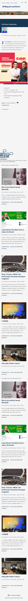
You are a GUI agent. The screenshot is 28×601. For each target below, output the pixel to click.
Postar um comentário (16, 202)
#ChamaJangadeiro (15, 95)
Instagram (8, 2)
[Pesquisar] (22, 2)
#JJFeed (20, 95)
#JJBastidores (6, 97)
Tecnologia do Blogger (14, 595)
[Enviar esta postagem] (17, 103)
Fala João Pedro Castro (11, 363)
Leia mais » (4, 204)
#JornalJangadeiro (7, 95)
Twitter (12, 2)
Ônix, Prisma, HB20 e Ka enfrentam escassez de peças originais (13, 276)
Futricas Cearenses (10, 103)
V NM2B (5, 321)
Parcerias (15, 2)
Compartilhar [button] (5, 105)
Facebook (3, 2)
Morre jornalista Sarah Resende (11, 188)
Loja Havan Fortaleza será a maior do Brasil (13, 231)
